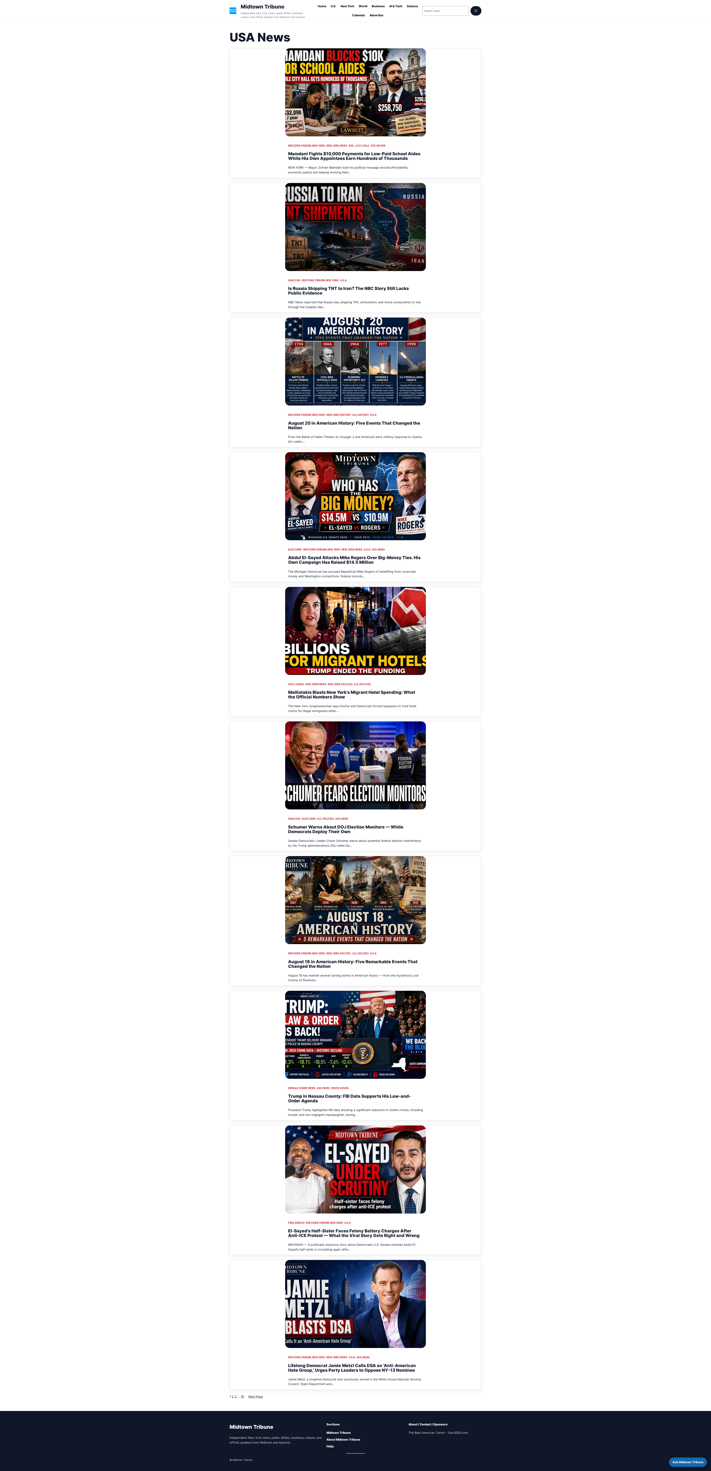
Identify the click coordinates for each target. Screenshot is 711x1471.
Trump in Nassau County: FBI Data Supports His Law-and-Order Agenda (349, 1098)
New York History (338, 414)
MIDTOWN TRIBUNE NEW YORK (306, 145)
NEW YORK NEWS (336, 145)
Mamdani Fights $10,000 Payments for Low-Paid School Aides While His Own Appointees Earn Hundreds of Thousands (354, 156)
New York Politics (340, 684)
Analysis (294, 280)
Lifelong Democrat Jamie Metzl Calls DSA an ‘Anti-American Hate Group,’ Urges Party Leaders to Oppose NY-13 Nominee (352, 1368)
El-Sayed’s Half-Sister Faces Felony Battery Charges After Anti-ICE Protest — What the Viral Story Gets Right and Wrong (354, 1233)
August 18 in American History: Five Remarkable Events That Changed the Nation (353, 964)
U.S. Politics (362, 684)
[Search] (475, 11)
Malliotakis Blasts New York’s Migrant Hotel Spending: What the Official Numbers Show (351, 694)
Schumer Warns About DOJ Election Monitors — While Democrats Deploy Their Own (345, 829)
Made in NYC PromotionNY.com (462, 1459)
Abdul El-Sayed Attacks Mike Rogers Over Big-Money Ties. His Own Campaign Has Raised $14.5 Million (354, 560)
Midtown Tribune (262, 7)
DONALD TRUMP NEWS (302, 1088)
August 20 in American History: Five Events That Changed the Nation (354, 425)
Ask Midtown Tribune (688, 1462)
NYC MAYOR (378, 145)
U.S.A (343, 280)
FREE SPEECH (296, 1222)
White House (340, 1088)
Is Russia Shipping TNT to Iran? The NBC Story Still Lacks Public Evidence (348, 290)
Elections (295, 549)
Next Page (255, 1396)
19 (242, 1396)
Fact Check (296, 684)
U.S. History (360, 414)
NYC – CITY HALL (359, 145)
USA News (378, 549)
